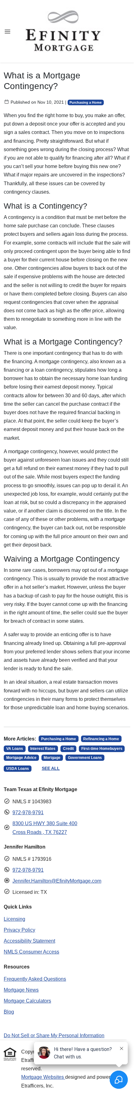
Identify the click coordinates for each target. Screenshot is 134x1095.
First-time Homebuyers (101, 748)
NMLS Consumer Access (31, 951)
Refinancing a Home (101, 739)
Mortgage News (21, 990)
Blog (9, 1011)
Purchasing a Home (85, 102)
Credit (68, 748)
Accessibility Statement (29, 941)
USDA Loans (17, 768)
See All (51, 768)
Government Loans (85, 758)
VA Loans (14, 748)
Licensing (14, 919)
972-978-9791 (28, 812)
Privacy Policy (19, 930)
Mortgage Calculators (27, 1000)
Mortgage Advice (21, 758)
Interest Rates (42, 748)
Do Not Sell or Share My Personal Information (54, 1035)
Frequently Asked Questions (35, 979)
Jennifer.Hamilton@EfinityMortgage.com (56, 881)
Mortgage (52, 758)
